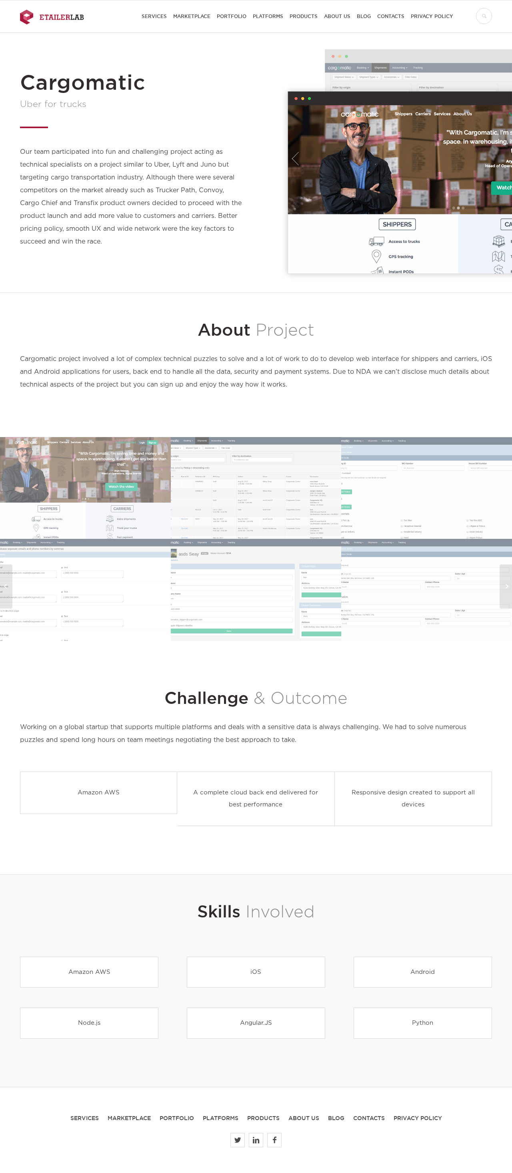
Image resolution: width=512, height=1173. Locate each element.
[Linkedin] (256, 1140)
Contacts (369, 1118)
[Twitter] (237, 1140)
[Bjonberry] (506, 586)
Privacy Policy (418, 1118)
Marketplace (129, 1118)
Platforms (220, 1118)
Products (263, 1118)
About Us (303, 1118)
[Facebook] (274, 1140)
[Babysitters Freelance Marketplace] (6, 586)
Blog (336, 1118)
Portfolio (177, 1118)
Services (84, 1118)
